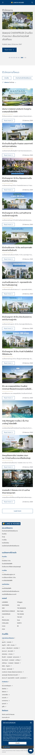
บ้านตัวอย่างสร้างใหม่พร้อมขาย (23, 78)
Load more (17, 511)
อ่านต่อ (18, 743)
